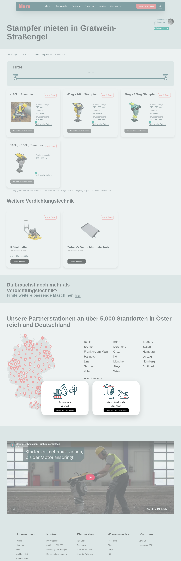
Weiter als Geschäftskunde (116, 410)
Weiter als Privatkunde (65, 410)
